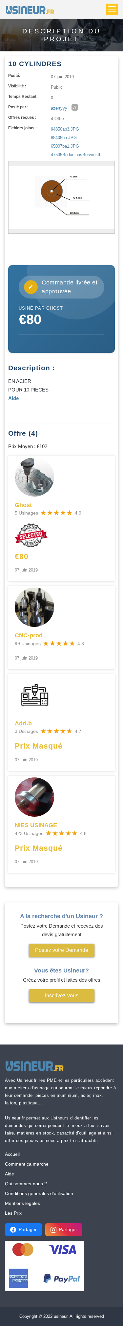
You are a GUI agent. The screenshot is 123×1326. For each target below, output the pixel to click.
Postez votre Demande (61, 950)
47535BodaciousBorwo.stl (75, 154)
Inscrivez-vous (61, 995)
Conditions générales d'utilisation (39, 1193)
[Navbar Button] (112, 9)
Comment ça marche (27, 1164)
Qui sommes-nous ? (26, 1183)
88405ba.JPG (64, 137)
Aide (9, 1173)
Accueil (12, 1154)
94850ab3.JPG (65, 129)
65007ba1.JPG (65, 146)
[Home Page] (32, 9)
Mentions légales (22, 1203)
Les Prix (13, 1213)
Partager (28, 1229)
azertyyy (59, 108)
